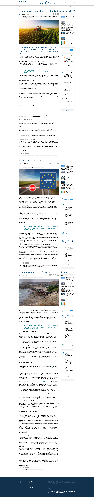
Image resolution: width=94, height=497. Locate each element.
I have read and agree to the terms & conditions (47, 256)
